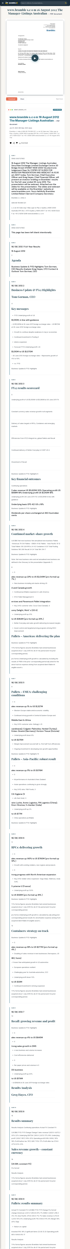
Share (22, 99)
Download (11, 99)
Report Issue (59, 99)
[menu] (3, 3)
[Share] (14, 142)
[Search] (65, 3)
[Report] (17, 142)
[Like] (10, 142)
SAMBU (13, 3)
